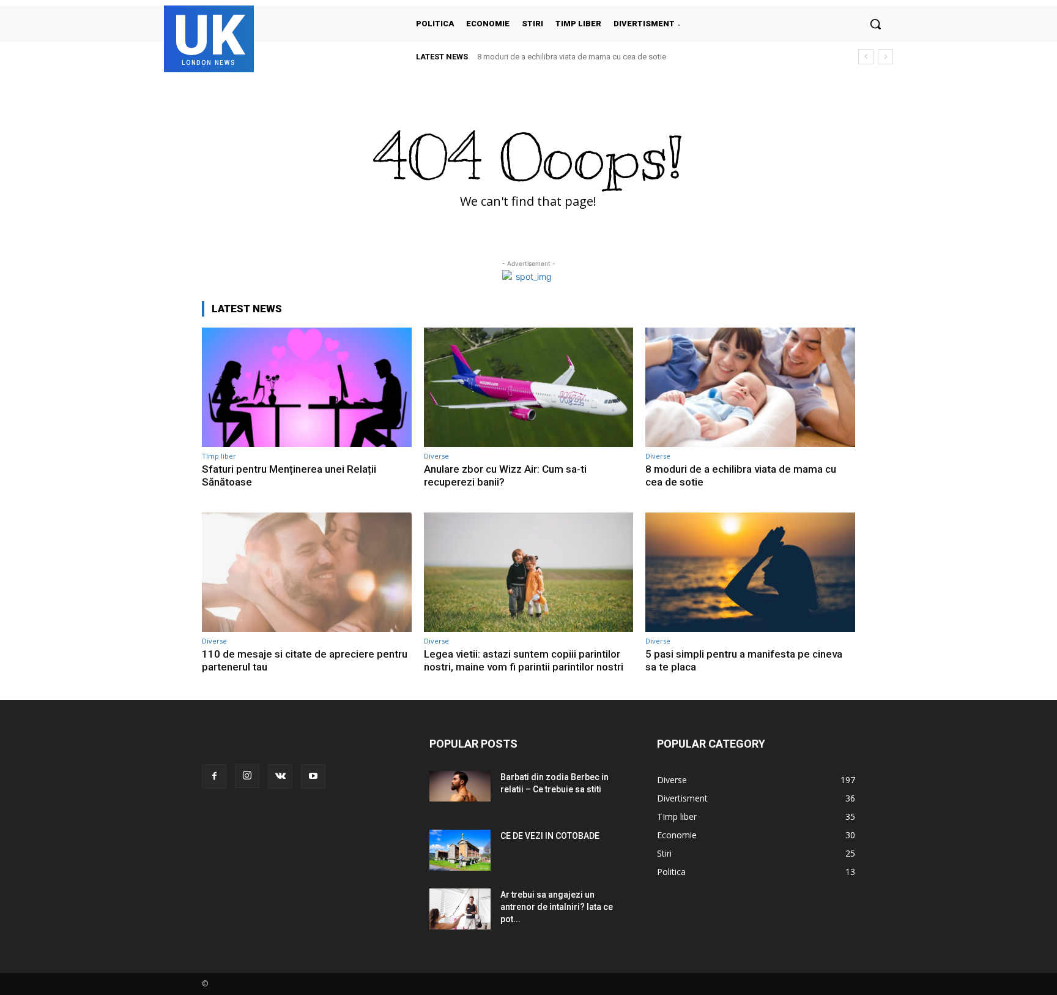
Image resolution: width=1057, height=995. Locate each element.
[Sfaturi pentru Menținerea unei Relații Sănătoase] (307, 387)
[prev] (865, 56)
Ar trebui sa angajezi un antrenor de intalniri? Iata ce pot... (556, 907)
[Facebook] (214, 776)
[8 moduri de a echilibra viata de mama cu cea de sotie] (750, 387)
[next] (885, 56)
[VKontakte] (280, 776)
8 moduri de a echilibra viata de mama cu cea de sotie (571, 56)
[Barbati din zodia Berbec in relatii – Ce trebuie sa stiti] (460, 786)
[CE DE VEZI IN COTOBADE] (460, 850)
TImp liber (219, 455)
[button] (875, 24)
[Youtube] (313, 776)
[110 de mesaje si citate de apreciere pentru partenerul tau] (307, 572)
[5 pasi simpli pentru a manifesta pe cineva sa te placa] (750, 572)
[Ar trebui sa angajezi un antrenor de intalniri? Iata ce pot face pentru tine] (460, 908)
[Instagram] (247, 776)
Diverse (436, 455)
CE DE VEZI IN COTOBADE (549, 836)
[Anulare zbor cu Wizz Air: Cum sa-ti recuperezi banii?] (529, 387)
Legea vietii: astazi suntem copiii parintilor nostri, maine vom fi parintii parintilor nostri (523, 660)
